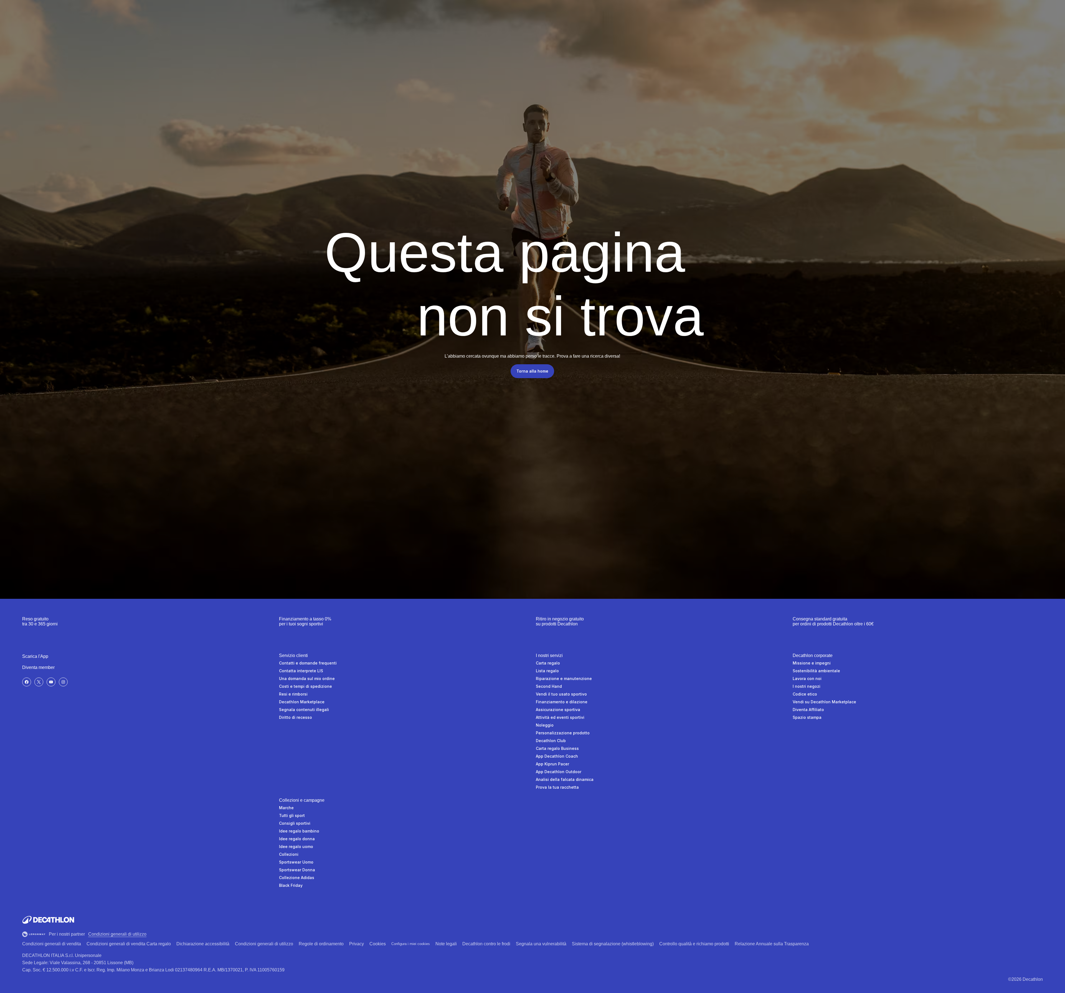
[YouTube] (51, 682)
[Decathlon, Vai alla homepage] (48, 920)
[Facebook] (26, 682)
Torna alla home (532, 371)
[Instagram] (63, 682)
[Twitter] (38, 682)
